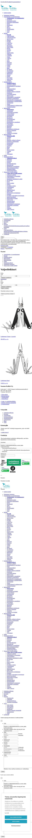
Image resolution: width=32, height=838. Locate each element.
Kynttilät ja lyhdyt (11, 186)
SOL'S (8, 51)
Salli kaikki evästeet (16, 817)
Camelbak (9, 55)
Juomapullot (10, 120)
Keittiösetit (9, 93)
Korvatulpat (10, 123)
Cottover (9, 58)
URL (5, 723)
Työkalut (9, 208)
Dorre (8, 61)
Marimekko (10, 46)
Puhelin (5, 743)
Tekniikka (9, 131)
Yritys (5, 228)
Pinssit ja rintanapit (11, 130)
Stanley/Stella (10, 52)
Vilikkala (9, 54)
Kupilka (9, 41)
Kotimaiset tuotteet (11, 21)
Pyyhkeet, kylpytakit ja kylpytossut (15, 195)
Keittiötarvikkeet (8, 82)
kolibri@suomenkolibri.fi (14, 2)
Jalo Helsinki (10, 70)
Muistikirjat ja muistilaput (13, 166)
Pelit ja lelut (10, 191)
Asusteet (9, 137)
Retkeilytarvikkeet (11, 197)
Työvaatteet (10, 154)
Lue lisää (7, 813)
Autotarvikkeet (10, 113)
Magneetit (9, 126)
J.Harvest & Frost (11, 37)
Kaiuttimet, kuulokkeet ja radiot (14, 179)
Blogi (5, 223)
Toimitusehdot (5, 397)
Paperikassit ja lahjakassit (13, 129)
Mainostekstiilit (7, 134)
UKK (17, 232)
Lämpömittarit (10, 187)
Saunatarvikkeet (11, 201)
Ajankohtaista (7, 220)
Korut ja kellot (10, 183)
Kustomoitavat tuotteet (12, 112)
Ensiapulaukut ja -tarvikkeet (14, 86)
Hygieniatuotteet (11, 119)
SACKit (9, 50)
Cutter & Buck (10, 36)
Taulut (8, 206)
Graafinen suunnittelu (12, 702)
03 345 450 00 (4, 2)
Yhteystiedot (7, 230)
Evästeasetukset (15, 825)
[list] (2, 295)
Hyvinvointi (10, 180)
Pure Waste (9, 77)
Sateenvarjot (10, 199)
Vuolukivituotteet (11, 107)
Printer (8, 76)
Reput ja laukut (10, 150)
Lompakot (9, 188)
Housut (8, 138)
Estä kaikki (15, 821)
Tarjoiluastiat (10, 102)
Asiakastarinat (12, 232)
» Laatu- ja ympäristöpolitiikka (8, 401)
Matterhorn (9, 73)
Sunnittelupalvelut (8, 418)
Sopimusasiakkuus (20, 226)
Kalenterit (9, 161)
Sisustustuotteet (10, 202)
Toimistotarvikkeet (8, 156)
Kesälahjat (9, 19)
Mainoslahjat (7, 108)
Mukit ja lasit (10, 95)
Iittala (8, 68)
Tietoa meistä (10, 706)
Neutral (8, 75)
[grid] (1, 295)
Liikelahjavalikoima (8, 219)
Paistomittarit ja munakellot (13, 97)
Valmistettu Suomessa (9, 15)
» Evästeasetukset (5, 404)
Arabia (8, 66)
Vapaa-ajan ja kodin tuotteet (10, 172)
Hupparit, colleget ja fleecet (13, 140)
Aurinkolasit (10, 111)
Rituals (8, 48)
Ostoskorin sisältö (8, 788)
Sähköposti (3, 454)
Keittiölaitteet (10, 90)
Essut (8, 87)
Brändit (5, 33)
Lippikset (9, 145)
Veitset (8, 104)
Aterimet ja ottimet (11, 84)
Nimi (5, 732)
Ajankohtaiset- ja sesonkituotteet (12, 16)
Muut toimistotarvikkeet (12, 168)
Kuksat (8, 184)
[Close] (1, 475)
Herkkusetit (10, 25)
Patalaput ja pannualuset (13, 98)
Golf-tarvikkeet (10, 177)
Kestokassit (9, 144)
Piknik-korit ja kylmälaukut (13, 192)
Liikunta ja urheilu (11, 174)
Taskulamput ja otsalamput (13, 204)
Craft (8, 59)
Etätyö (8, 23)
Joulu (8, 26)
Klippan (9, 40)
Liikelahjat (13, 226)
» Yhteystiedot (4, 394)
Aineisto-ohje (7, 226)
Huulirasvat (10, 118)
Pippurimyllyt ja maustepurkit (14, 100)
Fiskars (8, 65)
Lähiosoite (21, 747)
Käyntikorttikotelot (11, 163)
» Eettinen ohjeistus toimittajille (8, 402)
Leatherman (10, 72)
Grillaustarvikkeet (11, 88)
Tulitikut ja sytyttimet (12, 133)
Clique (8, 57)
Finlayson (9, 62)
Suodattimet (3, 279)
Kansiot (9, 162)
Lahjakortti (6, 234)
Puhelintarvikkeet (11, 169)
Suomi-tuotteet (10, 29)
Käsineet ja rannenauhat (13, 141)
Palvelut (6, 224)
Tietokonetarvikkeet (12, 170)
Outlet (5, 155)
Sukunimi (20, 735)
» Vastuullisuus (4, 398)
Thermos (9, 80)
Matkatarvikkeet (11, 190)
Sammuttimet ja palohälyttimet (14, 101)
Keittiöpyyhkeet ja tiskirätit (13, 91)
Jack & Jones (10, 39)
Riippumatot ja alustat (12, 198)
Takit (8, 152)
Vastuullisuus (10, 231)
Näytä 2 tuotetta (4, 288)
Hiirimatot (9, 159)
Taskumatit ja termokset (12, 205)
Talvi (8, 32)
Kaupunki (20, 749)
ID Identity (9, 69)
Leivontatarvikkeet (11, 94)
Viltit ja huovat (10, 209)
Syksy (8, 30)
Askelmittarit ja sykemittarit (13, 176)
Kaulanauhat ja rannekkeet (13, 122)
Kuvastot (6, 221)
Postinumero (21, 750)
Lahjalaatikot (10, 125)
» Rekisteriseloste (5, 396)
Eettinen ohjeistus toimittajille (14, 710)
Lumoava (9, 44)
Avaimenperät (10, 115)
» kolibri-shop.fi (4, 432)
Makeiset (9, 127)
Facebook (3, 442)
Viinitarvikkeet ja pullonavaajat (14, 105)
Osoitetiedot (7, 746)
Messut (8, 27)
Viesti (5, 755)
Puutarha (9, 194)
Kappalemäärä (7, 752)
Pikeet (8, 147)
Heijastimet (9, 116)
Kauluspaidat (10, 143)
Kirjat (8, 181)
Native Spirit (10, 47)
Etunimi (20, 733)
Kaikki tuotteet (7, 12)
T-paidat (9, 151)
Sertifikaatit (16, 231)
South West (9, 79)
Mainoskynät (10, 165)
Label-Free (9, 43)
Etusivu (2, 248)
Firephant (9, 64)
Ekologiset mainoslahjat (12, 22)
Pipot (8, 148)
